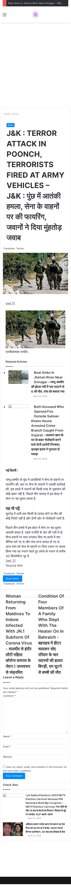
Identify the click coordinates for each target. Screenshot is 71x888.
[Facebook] (0, 886)
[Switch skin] (66, 16)
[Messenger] (1, 886)
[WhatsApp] (3, 886)
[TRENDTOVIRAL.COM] (35, 14)
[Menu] (4, 16)
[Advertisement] (35, 69)
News (10, 125)
